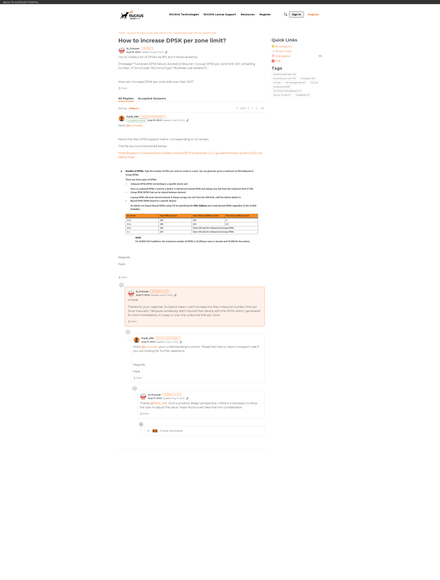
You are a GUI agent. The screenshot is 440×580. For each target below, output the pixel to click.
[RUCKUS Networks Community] (132, 14)
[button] (191, 206)
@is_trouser (134, 125)
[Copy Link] (166, 52)
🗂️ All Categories (282, 46)
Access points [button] (281, 86)
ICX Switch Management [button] (287, 90)
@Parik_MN (159, 403)
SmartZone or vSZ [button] (284, 78)
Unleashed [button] (303, 95)
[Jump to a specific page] (262, 108)
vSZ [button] (314, 82)
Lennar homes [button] (282, 95)
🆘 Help (276, 60)
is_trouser (133, 48)
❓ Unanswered (297, 56)
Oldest (133, 108)
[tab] (126, 99)
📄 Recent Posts (282, 51)
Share (122, 88)
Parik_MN (132, 116)
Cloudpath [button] (308, 78)
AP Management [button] (295, 82)
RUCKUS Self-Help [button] (284, 74)
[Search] (286, 14)
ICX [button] (277, 82)
